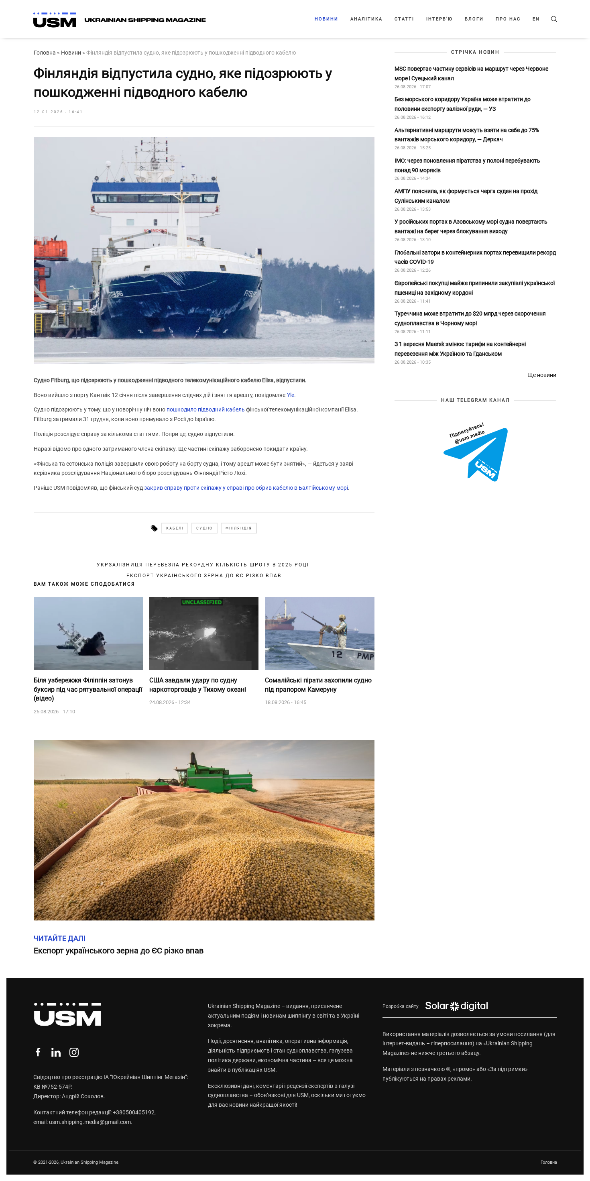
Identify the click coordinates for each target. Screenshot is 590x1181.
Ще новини (541, 375)
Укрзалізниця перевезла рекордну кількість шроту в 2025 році (204, 565)
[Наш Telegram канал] (476, 452)
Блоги (474, 19)
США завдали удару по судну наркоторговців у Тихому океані (197, 684)
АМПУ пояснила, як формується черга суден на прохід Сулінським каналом (466, 196)
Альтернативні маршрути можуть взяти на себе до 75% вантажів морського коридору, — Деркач (467, 135)
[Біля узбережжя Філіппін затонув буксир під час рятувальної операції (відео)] (88, 633)
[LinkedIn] (56, 1052)
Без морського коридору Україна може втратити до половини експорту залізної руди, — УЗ (463, 104)
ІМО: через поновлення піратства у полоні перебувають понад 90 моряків (467, 165)
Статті (404, 19)
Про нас (508, 19)
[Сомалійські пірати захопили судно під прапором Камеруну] (319, 633)
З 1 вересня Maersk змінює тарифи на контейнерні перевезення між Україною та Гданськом (460, 349)
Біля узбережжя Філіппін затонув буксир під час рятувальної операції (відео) (88, 689)
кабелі (174, 528)
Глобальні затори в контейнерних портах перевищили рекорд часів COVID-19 (475, 257)
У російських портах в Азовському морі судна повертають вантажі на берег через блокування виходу (471, 227)
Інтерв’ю (439, 19)
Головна (45, 52)
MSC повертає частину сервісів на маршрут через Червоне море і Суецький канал (471, 73)
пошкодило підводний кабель (206, 409)
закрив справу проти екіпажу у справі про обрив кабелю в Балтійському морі (246, 488)
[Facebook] (38, 1052)
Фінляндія (239, 528)
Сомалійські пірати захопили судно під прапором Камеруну (318, 684)
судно (204, 528)
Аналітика (366, 19)
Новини (326, 19)
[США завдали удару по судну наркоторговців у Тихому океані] (203, 633)
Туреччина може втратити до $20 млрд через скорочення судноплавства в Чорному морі (470, 319)
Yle (290, 395)
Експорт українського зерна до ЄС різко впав (203, 575)
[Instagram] (74, 1052)
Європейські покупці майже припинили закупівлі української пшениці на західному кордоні (475, 288)
